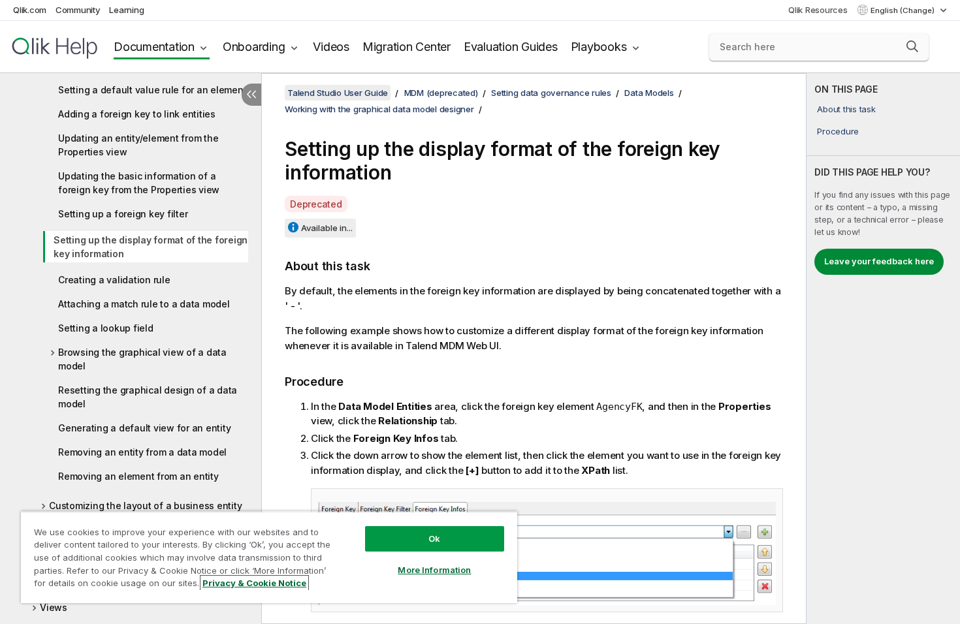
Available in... (327, 228)
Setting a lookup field (105, 328)
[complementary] (883, 348)
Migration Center (406, 47)
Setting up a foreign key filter (122, 213)
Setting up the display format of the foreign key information (151, 246)
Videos (331, 47)
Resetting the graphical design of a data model (147, 396)
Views (53, 607)
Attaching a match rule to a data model (144, 303)
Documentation (154, 47)
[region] (269, 557)
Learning (126, 10)
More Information (434, 570)
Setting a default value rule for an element (152, 89)
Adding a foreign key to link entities (137, 113)
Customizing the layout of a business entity (145, 505)
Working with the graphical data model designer (379, 109)
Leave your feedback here (879, 261)
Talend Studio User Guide (337, 92)
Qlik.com (29, 10)
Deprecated (316, 204)
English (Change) (903, 10)
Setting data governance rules (551, 92)
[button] (912, 46)
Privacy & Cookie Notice (254, 583)
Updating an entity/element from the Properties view (138, 145)
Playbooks (599, 47)
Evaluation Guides (511, 47)
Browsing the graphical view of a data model (142, 359)
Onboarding (254, 47)
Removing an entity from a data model (142, 452)
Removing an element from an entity (138, 476)
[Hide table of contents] (251, 95)
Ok (434, 538)
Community (78, 10)
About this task (846, 109)
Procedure (838, 131)
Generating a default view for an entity (144, 427)
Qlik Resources (818, 10)
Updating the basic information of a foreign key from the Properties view (138, 182)
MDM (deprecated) (441, 92)
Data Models (648, 92)
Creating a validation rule (114, 279)
